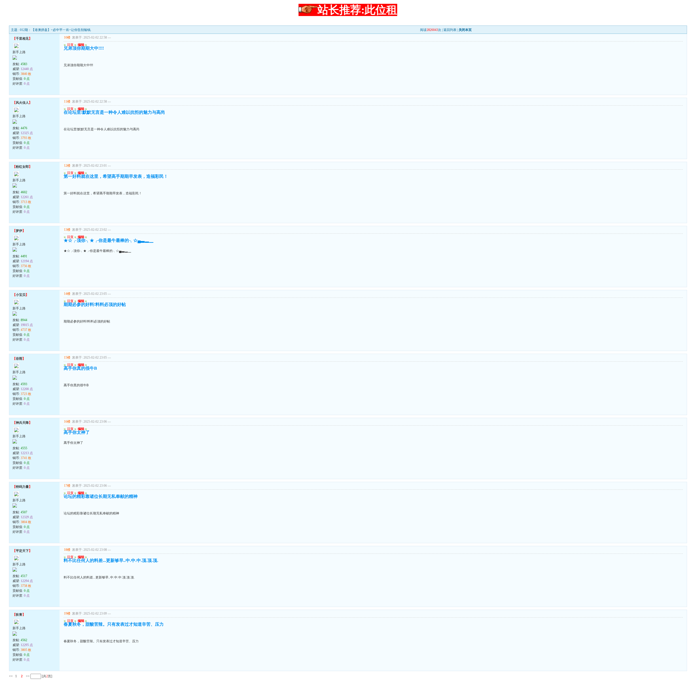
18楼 (67, 550)
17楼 (67, 486)
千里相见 (22, 38)
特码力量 (22, 487)
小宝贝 (21, 295)
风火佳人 (22, 103)
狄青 (19, 614)
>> (27, 676)
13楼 (67, 230)
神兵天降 (22, 423)
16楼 (67, 421)
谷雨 (19, 358)
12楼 (67, 165)
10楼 (67, 37)
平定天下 (22, 551)
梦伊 (19, 231)
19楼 (67, 613)
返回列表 (449, 30)
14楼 (67, 294)
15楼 (67, 357)
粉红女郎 (22, 167)
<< (11, 676)
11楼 (67, 101)
